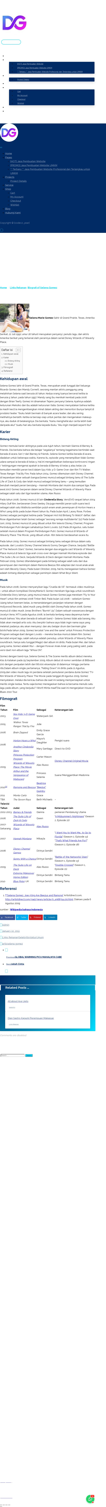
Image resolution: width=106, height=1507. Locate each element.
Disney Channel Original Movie (71, 761)
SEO (7, 1344)
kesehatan (11, 1198)
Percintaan (11, 1281)
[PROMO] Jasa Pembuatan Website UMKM (34, 68)
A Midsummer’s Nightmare (69, 816)
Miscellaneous (13, 1241)
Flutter (9, 1150)
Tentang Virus (12, 1383)
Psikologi (10, 1304)
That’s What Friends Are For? (71, 840)
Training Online (13, 1395)
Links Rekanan (10, 937)
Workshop (11, 1435)
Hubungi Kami (15, 111)
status (32, 937)
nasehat (9, 1253)
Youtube (9, 1439)
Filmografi (8, 367)
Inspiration (11, 1178)
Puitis (8, 1308)
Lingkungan (11, 1217)
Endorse (9, 1127)
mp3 (7, 1249)
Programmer (12, 1296)
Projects (13, 76)
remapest (10, 1328)
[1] (6, 786)
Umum (40, 937)
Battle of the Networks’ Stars (71, 857)
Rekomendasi (12, 1316)
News (8, 1257)
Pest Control (12, 1289)
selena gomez (15, 943)
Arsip (8, 1099)
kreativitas (11, 1202)
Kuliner (9, 1206)
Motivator (10, 1245)
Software (10, 1356)
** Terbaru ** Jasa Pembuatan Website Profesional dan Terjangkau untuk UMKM (50, 72)
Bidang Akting (14, 361)
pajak (8, 1269)
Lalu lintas (10, 1210)
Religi (8, 1320)
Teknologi (10, 1375)
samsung (10, 1336)
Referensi (7, 371)
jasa (7, 1190)
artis (4, 943)
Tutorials (10, 1403)
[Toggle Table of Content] (17, 350)
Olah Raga (11, 1265)
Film (7, 1143)
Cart (19, 91)
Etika (8, 1131)
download (10, 1119)
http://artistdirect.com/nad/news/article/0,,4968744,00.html (39, 899)
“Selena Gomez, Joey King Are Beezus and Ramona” (35, 895)
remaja (9, 1324)
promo (9, 1300)
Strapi (8, 1364)
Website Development (17, 1427)
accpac (9, 1083)
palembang (11, 1273)
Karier (6, 357)
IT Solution (11, 1186)
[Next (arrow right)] (1, 1506)
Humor (9, 1170)
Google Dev (11, 1158)
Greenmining (12, 1162)
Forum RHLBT (13, 1154)
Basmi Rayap (12, 1111)
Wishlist (20, 103)
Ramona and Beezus (24, 787)
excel (8, 1139)
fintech (9, 1147)
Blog (11, 107)
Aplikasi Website (14, 1091)
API (7, 1087)
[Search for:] (13, 1055)
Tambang (10, 1368)
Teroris (9, 1387)
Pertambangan (13, 1285)
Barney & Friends (22, 812)
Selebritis (24, 937)
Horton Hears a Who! (24, 740)
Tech (8, 1371)
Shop (10, 88)
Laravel (9, 1214)
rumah (8, 1332)
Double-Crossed (64, 865)
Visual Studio (12, 1419)
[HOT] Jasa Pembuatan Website (30, 64)
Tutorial (9, 1399)
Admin (5, 925)
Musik (10, 364)
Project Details (23, 80)
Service (12, 84)
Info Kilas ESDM (14, 1174)
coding (9, 1115)
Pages (11, 60)
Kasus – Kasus (13, 1194)
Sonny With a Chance (24, 858)
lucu (7, 1237)
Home (11, 56)
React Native (12, 1312)
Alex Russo (43, 826)
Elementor (11, 1123)
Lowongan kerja (14, 1233)
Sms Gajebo (11, 1348)
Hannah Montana (22, 838)
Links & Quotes (13, 1221)
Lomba (9, 1229)
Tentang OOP (12, 1379)
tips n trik (10, 1391)
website (9, 1423)
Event (8, 1135)
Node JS (9, 1261)
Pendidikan (11, 1277)
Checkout (21, 99)
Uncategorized (13, 1415)
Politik (8, 1293)
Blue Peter (19, 881)
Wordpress (11, 1431)
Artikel (8, 1103)
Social (8, 1352)
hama (8, 1166)
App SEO (10, 1095)
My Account (22, 95)
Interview (10, 1182)
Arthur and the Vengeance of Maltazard (21, 775)
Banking (9, 1107)
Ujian (8, 1407)
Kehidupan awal (10, 354)
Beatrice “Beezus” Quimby (41, 787)
